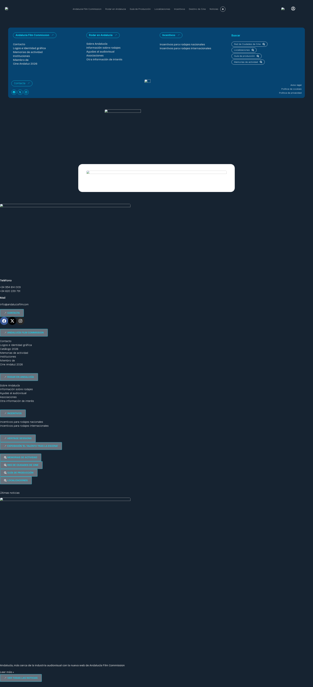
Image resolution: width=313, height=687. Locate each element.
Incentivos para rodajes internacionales (185, 48)
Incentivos (179, 9)
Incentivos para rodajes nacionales (182, 44)
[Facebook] (14, 92)
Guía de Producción (140, 9)
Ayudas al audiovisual (100, 51)
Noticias (214, 9)
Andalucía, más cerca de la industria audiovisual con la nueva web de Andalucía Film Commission (62, 665)
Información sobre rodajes (103, 47)
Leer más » (7, 672)
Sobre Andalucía (96, 44)
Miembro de (21, 60)
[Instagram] (26, 92)
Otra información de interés (104, 59)
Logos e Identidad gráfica (29, 48)
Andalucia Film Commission (87, 9)
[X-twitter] (20, 92)
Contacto (19, 44)
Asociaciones (95, 55)
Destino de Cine (197, 9)
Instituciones (21, 56)
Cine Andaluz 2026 (25, 63)
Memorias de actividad (28, 52)
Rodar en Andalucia (115, 9)
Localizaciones (162, 9)
